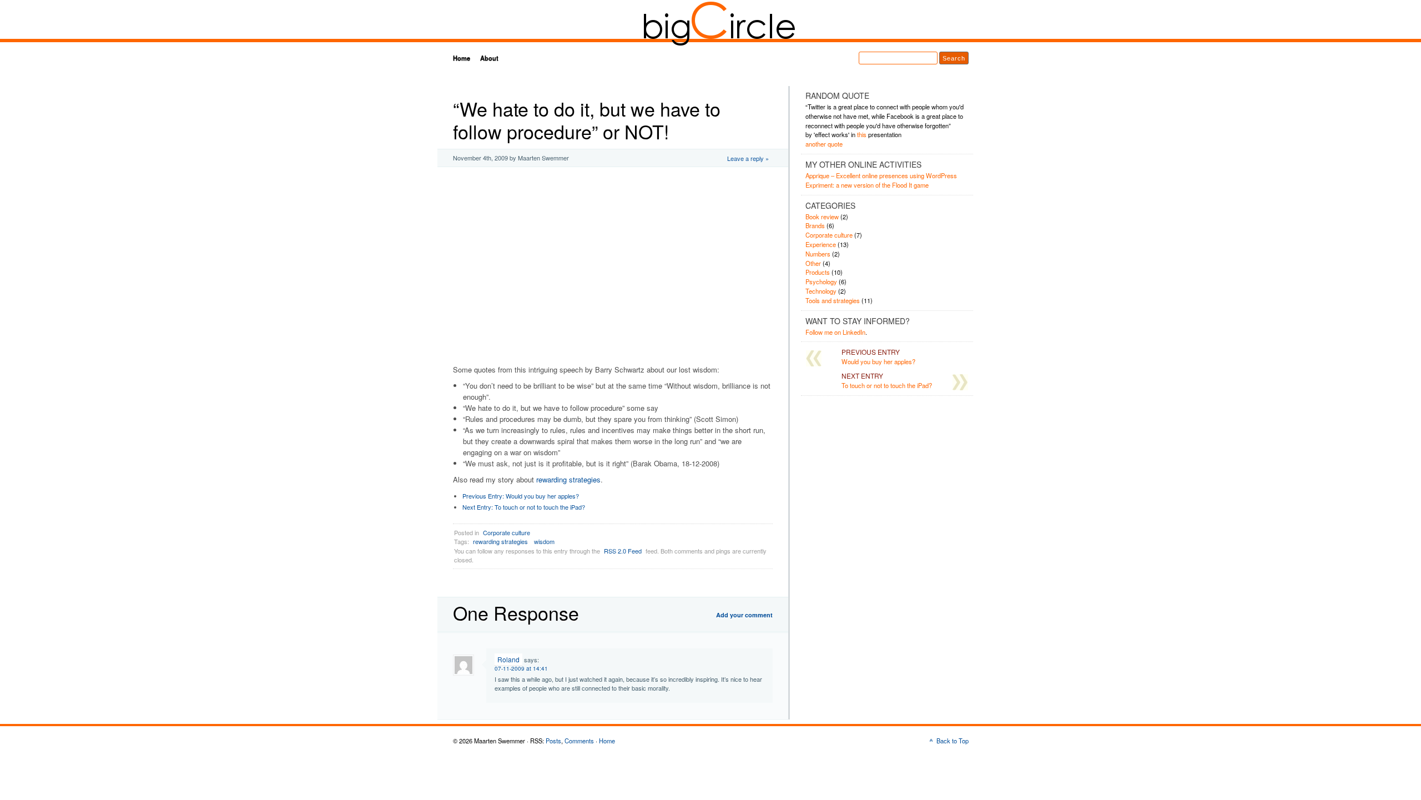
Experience (820, 244)
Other (813, 263)
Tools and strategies (832, 300)
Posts (553, 740)
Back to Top (952, 740)
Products (817, 272)
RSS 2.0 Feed (623, 550)
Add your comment (744, 615)
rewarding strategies (568, 479)
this (861, 134)
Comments (579, 740)
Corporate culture (506, 532)
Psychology (821, 281)
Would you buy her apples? (520, 495)
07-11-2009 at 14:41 (521, 668)
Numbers (817, 253)
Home (461, 57)
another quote (824, 143)
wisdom (544, 541)
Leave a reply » (748, 158)
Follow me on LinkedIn (835, 332)
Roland (508, 659)
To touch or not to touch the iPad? (523, 506)
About (489, 57)
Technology (821, 290)
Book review (822, 216)
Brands (815, 225)
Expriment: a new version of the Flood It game (867, 184)
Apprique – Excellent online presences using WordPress (881, 175)
